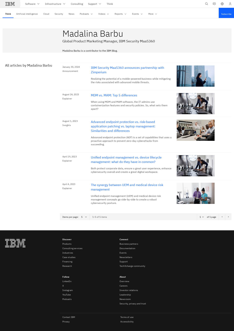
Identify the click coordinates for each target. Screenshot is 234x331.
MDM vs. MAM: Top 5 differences (114, 95)
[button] (222, 4)
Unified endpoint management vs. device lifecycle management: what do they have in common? (126, 159)
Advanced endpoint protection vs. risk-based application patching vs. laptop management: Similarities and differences (123, 126)
